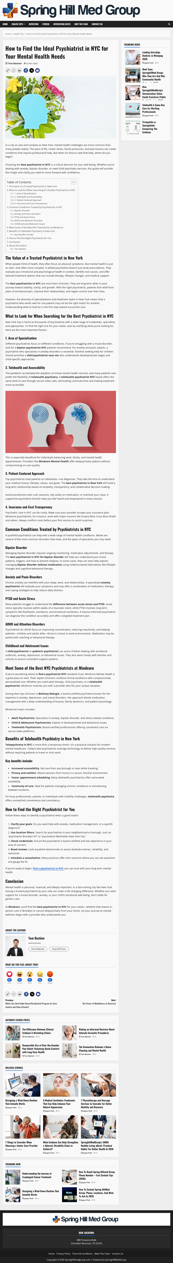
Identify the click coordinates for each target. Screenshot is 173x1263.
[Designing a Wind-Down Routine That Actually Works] (22, 1085)
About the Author (18, 245)
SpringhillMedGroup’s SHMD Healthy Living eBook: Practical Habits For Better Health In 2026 (97, 1145)
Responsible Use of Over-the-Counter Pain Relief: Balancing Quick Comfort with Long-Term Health (12, 1050)
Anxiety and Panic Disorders (27, 213)
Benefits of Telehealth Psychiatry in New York (32, 231)
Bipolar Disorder (22, 210)
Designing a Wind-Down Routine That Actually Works (21, 1102)
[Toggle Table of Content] (72, 182)
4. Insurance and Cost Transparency (30, 203)
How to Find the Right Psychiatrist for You (30, 238)
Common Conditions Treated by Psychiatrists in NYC (35, 207)
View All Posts (59, 948)
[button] (7, 70)
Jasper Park (11, 1107)
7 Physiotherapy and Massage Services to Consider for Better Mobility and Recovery (96, 1104)
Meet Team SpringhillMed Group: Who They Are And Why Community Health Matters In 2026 (132, 75)
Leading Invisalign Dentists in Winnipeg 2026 (132, 57)
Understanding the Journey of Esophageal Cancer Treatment (12, 1177)
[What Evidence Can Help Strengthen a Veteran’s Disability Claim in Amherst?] (60, 1127)
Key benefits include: (24, 234)
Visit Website (37, 948)
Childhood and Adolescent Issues (29, 223)
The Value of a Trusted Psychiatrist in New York (33, 186)
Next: (99, 1001)
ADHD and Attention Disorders (28, 220)
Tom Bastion (15, 63)
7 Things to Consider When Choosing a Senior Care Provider (21, 1143)
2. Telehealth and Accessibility (28, 196)
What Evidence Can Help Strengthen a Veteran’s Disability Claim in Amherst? (60, 1145)
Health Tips (17, 24)
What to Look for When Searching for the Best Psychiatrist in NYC (42, 190)
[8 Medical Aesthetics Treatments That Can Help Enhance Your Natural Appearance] (60, 1085)
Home (5, 24)
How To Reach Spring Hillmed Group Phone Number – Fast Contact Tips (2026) (69, 1177)
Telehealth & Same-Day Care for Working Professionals (132, 110)
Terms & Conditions (82, 1253)
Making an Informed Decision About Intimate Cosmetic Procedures (69, 1033)
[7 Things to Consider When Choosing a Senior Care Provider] (22, 1127)
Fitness (45, 24)
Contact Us (97, 24)
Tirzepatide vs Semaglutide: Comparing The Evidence (132, 127)
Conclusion (14, 241)
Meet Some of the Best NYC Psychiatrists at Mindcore (36, 227)
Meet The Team (81, 24)
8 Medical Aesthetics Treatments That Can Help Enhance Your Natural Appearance (59, 1104)
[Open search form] (169, 24)
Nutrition (33, 24)
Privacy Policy (63, 1253)
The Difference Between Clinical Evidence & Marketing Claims (12, 1033)
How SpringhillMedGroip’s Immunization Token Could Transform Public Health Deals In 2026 (132, 92)
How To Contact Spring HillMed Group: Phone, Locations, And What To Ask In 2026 (69, 1194)
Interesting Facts (61, 24)
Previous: (31, 1003)
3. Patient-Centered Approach (28, 200)
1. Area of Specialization (25, 193)
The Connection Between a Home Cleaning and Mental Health (69, 1050)
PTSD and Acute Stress (24, 217)
